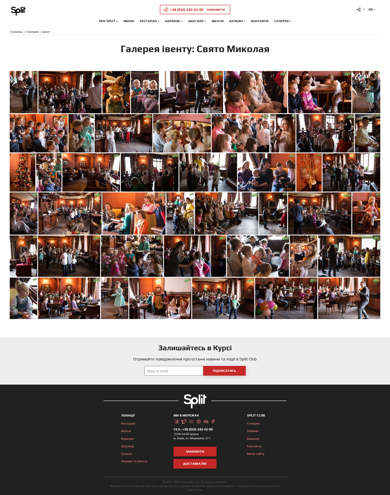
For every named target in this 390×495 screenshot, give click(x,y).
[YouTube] (191, 421)
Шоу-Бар (196, 21)
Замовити (195, 451)
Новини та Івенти (134, 461)
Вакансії (253, 439)
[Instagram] (198, 421)
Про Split (107, 21)
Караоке (172, 21)
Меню (129, 21)
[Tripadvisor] (206, 421)
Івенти (218, 21)
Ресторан (148, 21)
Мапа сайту (255, 454)
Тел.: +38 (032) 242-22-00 (193, 429)
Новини (252, 431)
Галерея (281, 21)
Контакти (260, 21)
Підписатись (224, 371)
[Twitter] (184, 421)
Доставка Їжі (195, 464)
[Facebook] (176, 421)
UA (370, 9)
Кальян (236, 21)
